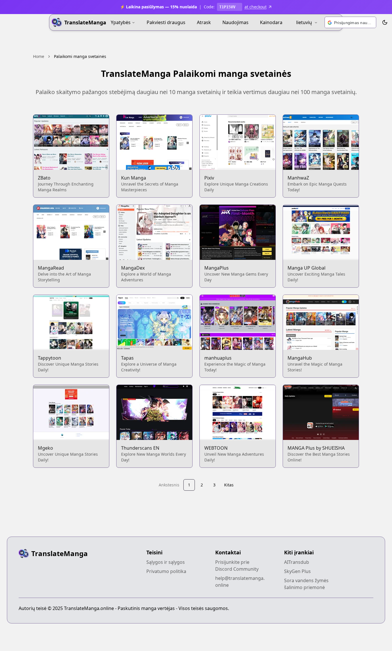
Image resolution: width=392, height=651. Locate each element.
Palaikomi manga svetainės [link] (80, 56)
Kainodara (271, 22)
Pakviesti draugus (166, 22)
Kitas (229, 485)
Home (38, 56)
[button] (350, 22)
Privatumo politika (166, 571)
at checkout (255, 6)
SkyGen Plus (297, 571)
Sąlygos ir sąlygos (165, 562)
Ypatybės (121, 22)
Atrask (204, 22)
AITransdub (296, 562)
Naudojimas (235, 22)
